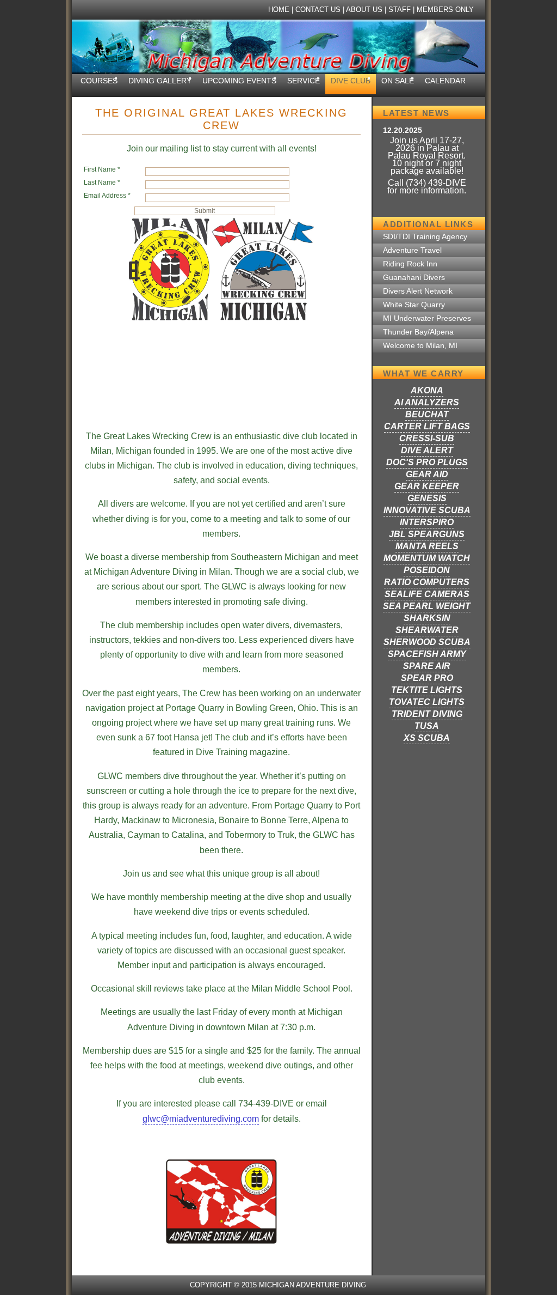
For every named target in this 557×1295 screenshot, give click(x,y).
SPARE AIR (426, 666)
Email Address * (107, 195)
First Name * (102, 169)
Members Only (445, 9)
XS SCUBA (427, 738)
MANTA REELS (427, 546)
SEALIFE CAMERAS (427, 594)
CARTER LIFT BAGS (427, 426)
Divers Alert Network (418, 291)
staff (399, 9)
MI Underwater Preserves (427, 318)
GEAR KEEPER (426, 486)
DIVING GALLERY (159, 81)
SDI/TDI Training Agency (425, 237)
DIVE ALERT (427, 450)
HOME (278, 9)
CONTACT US (318, 9)
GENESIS (427, 498)
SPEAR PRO (427, 678)
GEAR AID (427, 474)
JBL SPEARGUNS (427, 534)
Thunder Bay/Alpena (418, 332)
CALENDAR (445, 81)
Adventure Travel (412, 250)
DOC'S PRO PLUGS (427, 462)
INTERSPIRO (427, 522)
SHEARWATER (427, 630)
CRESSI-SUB (426, 438)
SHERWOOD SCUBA (427, 642)
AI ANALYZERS (426, 402)
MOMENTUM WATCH (426, 558)
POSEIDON (427, 570)
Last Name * (102, 182)
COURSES (99, 81)
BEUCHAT (427, 414)
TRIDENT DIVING (427, 714)
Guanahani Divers (414, 277)
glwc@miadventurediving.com (201, 1118)
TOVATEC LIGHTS (427, 702)
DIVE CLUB (350, 81)
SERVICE (303, 81)
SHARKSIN (427, 618)
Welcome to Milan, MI (420, 346)
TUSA (426, 726)
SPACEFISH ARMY (427, 654)
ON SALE (397, 81)
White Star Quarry (414, 305)
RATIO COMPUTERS (426, 582)
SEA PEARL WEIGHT (427, 606)
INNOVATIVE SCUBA (427, 510)
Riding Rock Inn (410, 264)
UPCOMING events (239, 81)
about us (364, 9)
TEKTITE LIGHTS (426, 690)
